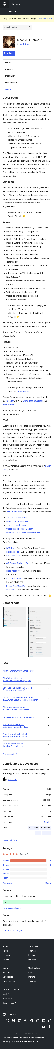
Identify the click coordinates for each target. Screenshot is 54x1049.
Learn (5, 968)
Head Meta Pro (13, 570)
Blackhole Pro (12, 552)
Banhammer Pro (13, 555)
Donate (33, 977)
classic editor (45, 828)
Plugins (31, 955)
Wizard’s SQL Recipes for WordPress (23, 532)
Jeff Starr (24, 44)
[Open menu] (50, 4)
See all (48, 883)
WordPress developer (33, 401)
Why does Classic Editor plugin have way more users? (16, 708)
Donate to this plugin (12, 930)
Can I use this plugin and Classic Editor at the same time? (17, 689)
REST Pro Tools (13, 578)
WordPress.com (11, 989)
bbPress (8, 998)
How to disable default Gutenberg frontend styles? (15, 725)
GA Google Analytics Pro (17, 563)
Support (8, 89)
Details (8, 62)
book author (8, 404)
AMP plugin (23, 391)
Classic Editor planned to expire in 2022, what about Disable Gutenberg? (20, 698)
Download (8, 53)
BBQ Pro (10, 548)
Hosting (6, 955)
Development (11, 82)
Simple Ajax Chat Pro (16, 586)
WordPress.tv (10, 981)
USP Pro (10, 589)
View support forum (12, 908)
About (5, 946)
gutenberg (46, 833)
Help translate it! (45, 19)
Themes (32, 951)
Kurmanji (12, 1014)
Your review (8, 883)
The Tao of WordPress (17, 517)
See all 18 (47, 822)
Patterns (32, 959)
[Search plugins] (29, 27)
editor (38, 833)
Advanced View (10, 840)
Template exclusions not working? (18, 717)
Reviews (9, 69)
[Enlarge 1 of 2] (22, 610)
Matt (6, 994)
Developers (8, 977)
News (5, 951)
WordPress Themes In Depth (19, 529)
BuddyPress (9, 1003)
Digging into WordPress (17, 521)
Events (31, 972)
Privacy (6, 959)
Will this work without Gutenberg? (18, 671)
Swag (32, 981)
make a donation (14, 511)
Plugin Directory (9, 11)
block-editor (33, 828)
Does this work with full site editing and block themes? (15, 735)
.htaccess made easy (16, 525)
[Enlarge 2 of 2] (48, 610)
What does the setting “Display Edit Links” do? (13, 745)
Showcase (33, 946)
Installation (10, 76)
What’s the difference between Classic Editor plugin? (17, 679)
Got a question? (10, 754)
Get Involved (34, 968)
